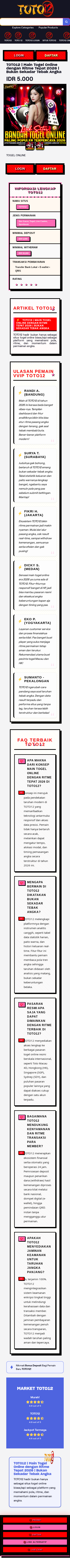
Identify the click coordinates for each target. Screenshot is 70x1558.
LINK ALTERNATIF (37, 1543)
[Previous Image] (6, 115)
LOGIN (19, 55)
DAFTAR (51, 55)
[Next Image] (63, 115)
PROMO (36, 1521)
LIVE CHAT (37, 1550)
